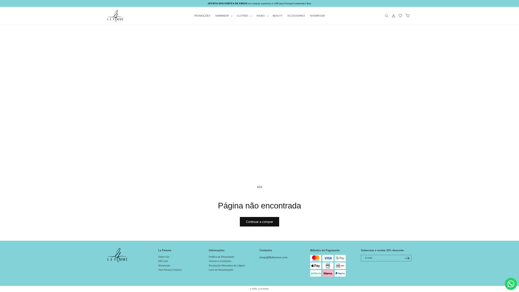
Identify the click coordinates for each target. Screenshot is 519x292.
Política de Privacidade (221, 257)
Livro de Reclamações (221, 269)
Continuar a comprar (259, 221)
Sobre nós (163, 257)
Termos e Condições (220, 261)
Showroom (164, 265)
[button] (223, 16)
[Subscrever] (407, 258)
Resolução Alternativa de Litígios (227, 265)
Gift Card (163, 261)
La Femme (263, 289)
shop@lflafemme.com (273, 257)
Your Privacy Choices (170, 269)
